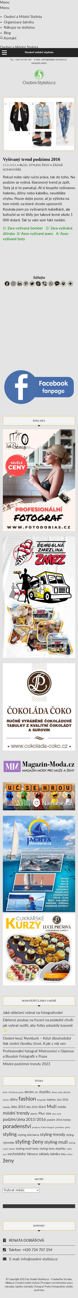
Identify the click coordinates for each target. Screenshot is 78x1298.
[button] (2, 38)
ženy (8, 1161)
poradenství (17, 1126)
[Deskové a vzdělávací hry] (39, 796)
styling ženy (39, 165)
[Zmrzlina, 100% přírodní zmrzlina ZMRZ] (39, 597)
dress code (57, 1092)
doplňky (45, 1092)
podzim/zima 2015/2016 (24, 1120)
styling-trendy (52, 1134)
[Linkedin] (19, 284)
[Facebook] (7, 284)
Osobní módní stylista (27, 1283)
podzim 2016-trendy (59, 1120)
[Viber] (44, 284)
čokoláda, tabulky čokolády (19, 1287)
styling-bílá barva (28, 1135)
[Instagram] (13, 284)
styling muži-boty (27, 1148)
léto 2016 (32, 1107)
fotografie (41, 1100)
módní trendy (16, 1113)
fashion (27, 1099)
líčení (42, 1107)
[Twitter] (32, 284)
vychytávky (17, 1154)
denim (29, 1092)
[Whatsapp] (51, 284)
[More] (70, 284)
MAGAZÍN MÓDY (39, 63)
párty (67, 1127)
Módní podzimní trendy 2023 (26, 1064)
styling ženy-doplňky (53, 1148)
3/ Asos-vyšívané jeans (35, 234)
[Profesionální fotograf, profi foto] (39, 480)
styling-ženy (29, 1142)
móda (62, 1107)
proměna (59, 1127)
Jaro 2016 (62, 1100)
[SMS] (57, 284)
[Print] (63, 284)
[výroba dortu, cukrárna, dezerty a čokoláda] (39, 949)
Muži (52, 1106)
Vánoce (32, 1154)
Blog (7, 33)
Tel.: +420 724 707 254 (20, 60)
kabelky (6, 1107)
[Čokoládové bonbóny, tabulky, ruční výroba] (39, 706)
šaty (63, 1154)
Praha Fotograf (47, 1127)
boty (5, 1092)
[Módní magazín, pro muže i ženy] (39, 766)
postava (36, 1127)
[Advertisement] (39, 259)
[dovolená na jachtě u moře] (39, 864)
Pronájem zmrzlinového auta (56, 1283)
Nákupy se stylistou (19, 27)
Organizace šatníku (19, 22)
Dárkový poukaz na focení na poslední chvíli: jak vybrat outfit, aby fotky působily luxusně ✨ (38, 1025)
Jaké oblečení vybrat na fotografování (33, 1013)
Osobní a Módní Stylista (23, 17)
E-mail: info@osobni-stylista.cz (50, 60)
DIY (36, 1092)
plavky (33, 1113)
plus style (56, 1114)
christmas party (15, 1092)
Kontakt (10, 38)
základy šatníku (49, 1154)
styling (10, 1134)
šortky (70, 1154)
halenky (51, 1100)
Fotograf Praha (43, 1287)
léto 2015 (18, 1107)
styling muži (56, 1142)
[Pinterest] (26, 284)
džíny (14, 1099)
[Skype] (38, 284)
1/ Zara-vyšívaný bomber (23, 228)
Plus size (44, 1113)
